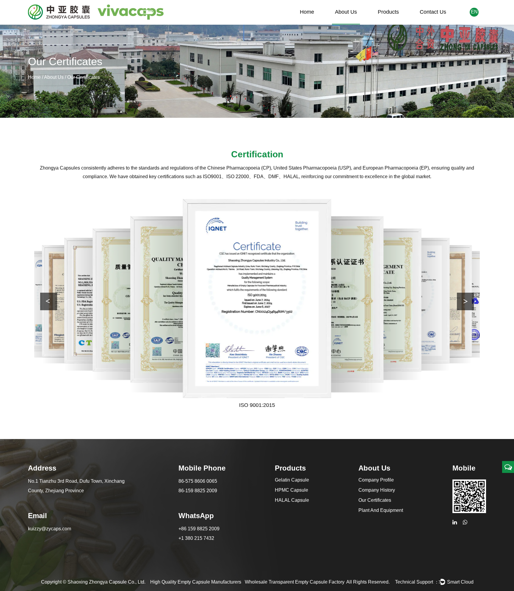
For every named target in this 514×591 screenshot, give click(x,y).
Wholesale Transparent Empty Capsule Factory (294, 581)
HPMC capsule (291, 490)
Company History (376, 490)
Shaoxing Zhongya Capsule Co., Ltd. (106, 581)
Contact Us (433, 12)
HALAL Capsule (292, 500)
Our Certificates (374, 500)
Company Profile (376, 479)
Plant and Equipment (380, 510)
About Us (346, 12)
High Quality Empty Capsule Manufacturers (195, 581)
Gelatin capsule (292, 479)
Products (388, 12)
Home (307, 12)
